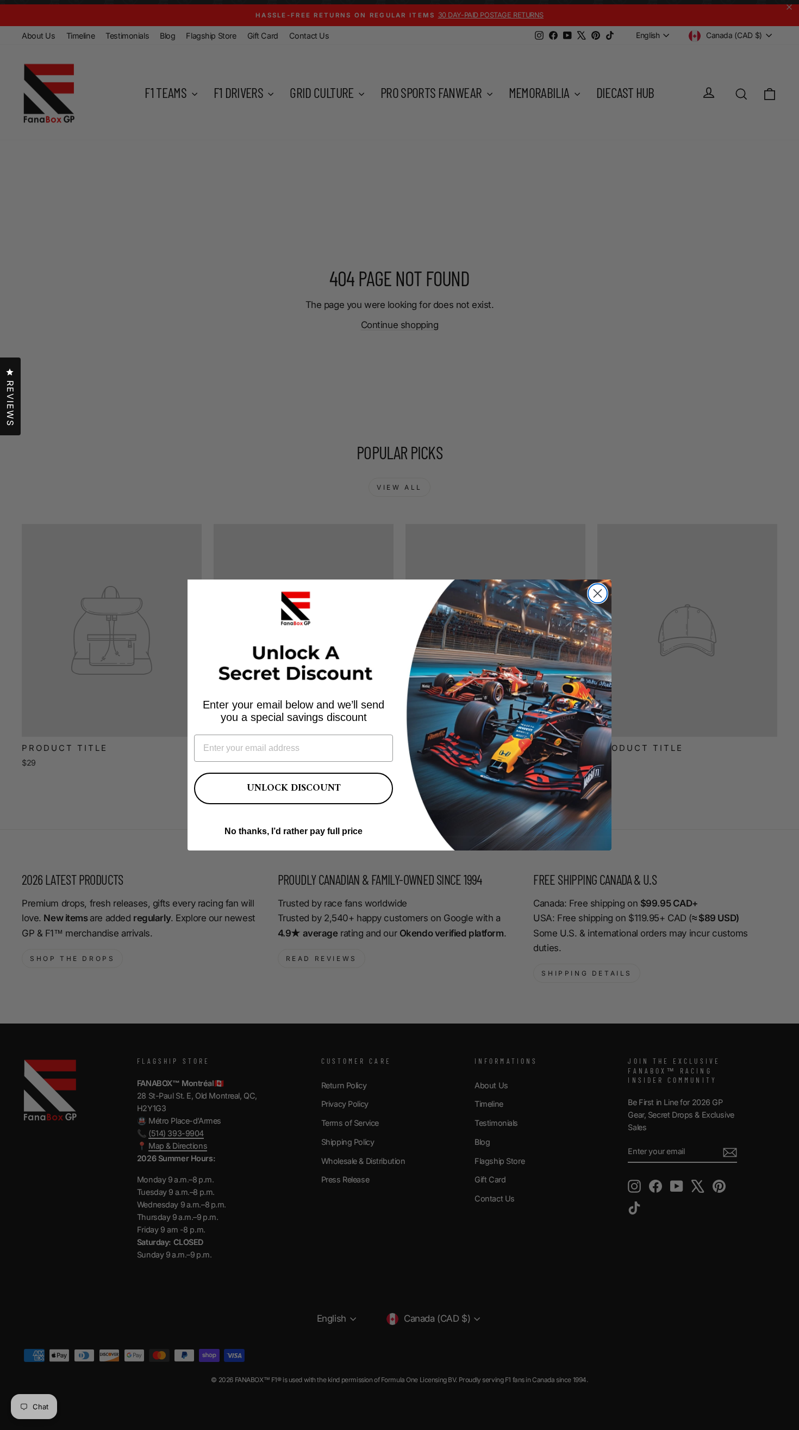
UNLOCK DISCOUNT (294, 788)
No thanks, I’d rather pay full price (293, 831)
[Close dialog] (597, 593)
